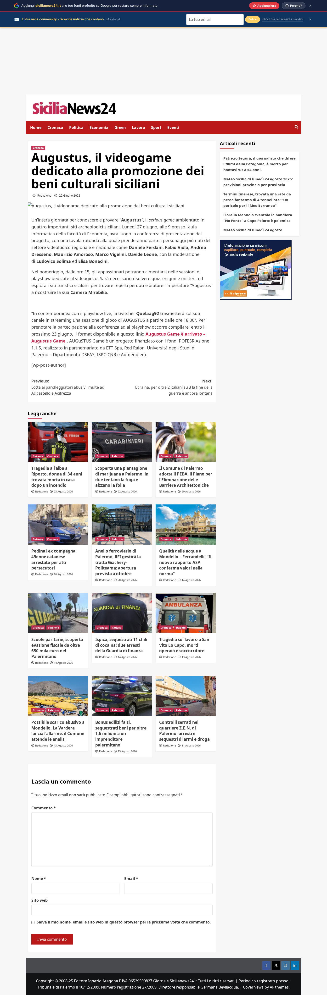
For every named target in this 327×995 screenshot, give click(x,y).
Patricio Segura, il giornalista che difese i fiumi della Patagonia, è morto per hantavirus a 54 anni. (259, 164)
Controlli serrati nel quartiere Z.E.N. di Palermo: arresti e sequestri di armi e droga (184, 730)
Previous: (67, 387)
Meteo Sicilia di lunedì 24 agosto (252, 229)
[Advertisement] (163, 61)
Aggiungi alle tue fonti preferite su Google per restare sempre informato (89, 5)
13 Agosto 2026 (191, 657)
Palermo (117, 456)
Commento (43, 808)
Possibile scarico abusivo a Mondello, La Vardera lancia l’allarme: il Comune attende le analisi (58, 730)
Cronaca (55, 127)
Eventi (173, 127)
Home (35, 127)
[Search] (296, 127)
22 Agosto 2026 (127, 491)
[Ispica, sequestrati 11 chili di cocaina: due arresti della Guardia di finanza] (122, 613)
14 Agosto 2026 (191, 580)
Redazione (44, 195)
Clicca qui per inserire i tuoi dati (282, 19)
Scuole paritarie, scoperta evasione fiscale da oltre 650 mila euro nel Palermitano (57, 648)
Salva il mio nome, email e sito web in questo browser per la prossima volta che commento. (124, 922)
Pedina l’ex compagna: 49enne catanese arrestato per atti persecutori (54, 559)
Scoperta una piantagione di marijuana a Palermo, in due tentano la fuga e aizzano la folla (121, 476)
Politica (76, 127)
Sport (156, 127)
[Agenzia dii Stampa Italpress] (256, 269)
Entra (252, 19)
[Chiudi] (310, 5)
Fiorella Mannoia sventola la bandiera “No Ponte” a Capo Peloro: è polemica (257, 217)
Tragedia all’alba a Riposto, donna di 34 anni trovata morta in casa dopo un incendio (56, 476)
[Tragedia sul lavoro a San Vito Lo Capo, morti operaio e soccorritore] (186, 613)
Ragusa (116, 627)
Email (131, 878)
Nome (38, 878)
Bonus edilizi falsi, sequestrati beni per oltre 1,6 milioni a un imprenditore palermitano (121, 733)
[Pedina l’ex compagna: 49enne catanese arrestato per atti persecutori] (58, 524)
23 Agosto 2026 (63, 491)
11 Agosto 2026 (191, 745)
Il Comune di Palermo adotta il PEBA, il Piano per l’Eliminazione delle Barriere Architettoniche (185, 476)
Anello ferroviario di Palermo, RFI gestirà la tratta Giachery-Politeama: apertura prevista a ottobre (118, 562)
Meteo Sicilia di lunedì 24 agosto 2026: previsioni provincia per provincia (258, 182)
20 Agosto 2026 (191, 491)
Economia (99, 127)
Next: (174, 387)
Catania (38, 456)
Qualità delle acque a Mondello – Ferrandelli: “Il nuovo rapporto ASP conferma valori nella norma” (185, 562)
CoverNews (253, 987)
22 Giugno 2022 (69, 195)
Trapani (181, 627)
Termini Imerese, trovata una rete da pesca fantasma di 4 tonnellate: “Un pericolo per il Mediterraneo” (257, 200)
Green (120, 127)
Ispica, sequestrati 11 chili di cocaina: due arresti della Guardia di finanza (121, 645)
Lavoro (138, 127)
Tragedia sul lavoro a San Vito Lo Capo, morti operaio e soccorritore (184, 645)
